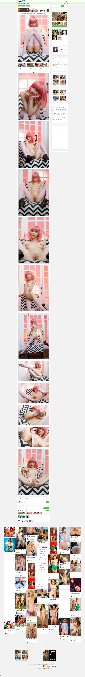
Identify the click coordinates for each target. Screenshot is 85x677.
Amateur (74, 596)
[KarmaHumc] (25, 521)
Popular (38, 1)
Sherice (24, 498)
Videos (35, 1)
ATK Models (29, 620)
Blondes (61, 107)
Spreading (62, 119)
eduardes (63, 638)
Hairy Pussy (52, 602)
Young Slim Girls (25, 510)
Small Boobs (59, 119)
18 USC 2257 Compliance (40, 664)
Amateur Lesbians (19, 575)
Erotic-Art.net (42, 668)
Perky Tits (32, 497)
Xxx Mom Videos (42, 583)
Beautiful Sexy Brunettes (20, 591)
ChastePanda (41, 544)
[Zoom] (27, 5)
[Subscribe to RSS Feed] (57, 1)
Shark (51, 601)
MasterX (62, 566)
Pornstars (61, 116)
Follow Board (47, 510)
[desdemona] (27, 521)
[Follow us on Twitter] (56, 1)
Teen (64, 120)
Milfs (60, 113)
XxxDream (18, 629)
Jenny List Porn (42, 567)
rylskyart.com (45, 497)
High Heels (57, 112)
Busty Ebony (52, 629)
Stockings (60, 120)
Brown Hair (53, 109)
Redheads (56, 117)
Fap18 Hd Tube (42, 585)
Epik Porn (42, 561)
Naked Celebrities (42, 579)
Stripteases (53, 664)
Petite (35, 497)
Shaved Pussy (21, 498)
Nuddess (42, 575)
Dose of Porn (42, 563)
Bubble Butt (62, 109)
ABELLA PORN (42, 565)
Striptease (63, 120)
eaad (29, 538)
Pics (31, 1)
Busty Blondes (41, 545)
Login (66, 1)
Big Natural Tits (56, 107)
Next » (42, 645)
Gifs (33, 1)
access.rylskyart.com (45, 5)
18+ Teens (20, 497)
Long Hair (54, 113)
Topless (54, 121)
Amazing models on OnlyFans (76, 558)
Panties (29, 497)
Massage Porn (30, 642)
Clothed (61, 110)
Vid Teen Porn (42, 581)
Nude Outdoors (62, 114)
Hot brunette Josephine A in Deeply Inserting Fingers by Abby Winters (59, 67)
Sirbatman (74, 595)
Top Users (41, 1)
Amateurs (54, 106)
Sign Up (66, 3)
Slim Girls (63, 567)
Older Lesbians (74, 615)
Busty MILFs (40, 602)
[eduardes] (22, 521)
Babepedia (42, 555)
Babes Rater (42, 553)
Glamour (63, 110)
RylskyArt (41, 497)
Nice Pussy (56, 114)
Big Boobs (62, 106)
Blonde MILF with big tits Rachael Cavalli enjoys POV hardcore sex (59, 62)
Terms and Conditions (33, 664)
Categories (27, 1)
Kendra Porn (42, 573)
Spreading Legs (55, 120)
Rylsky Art (37, 497)
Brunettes (58, 109)
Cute (23, 497)
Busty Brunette (56, 110)
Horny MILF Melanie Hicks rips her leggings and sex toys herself (59, 69)
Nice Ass (53, 114)
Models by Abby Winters (31, 539)
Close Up (59, 110)
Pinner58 (63, 552)
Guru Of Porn (42, 559)
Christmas (7, 633)
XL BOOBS (74, 539)
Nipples (59, 114)
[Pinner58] (30, 521)
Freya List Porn (42, 571)
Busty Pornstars (74, 540)
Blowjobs (64, 107)
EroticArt (18, 590)
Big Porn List (42, 551)
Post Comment (46, 508)
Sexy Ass (60, 117)
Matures (58, 113)
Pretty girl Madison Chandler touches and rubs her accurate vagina (59, 60)
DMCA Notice (46, 664)
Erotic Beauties (42, 549)
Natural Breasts (64, 113)
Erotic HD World (42, 557)
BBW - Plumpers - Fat (20, 613)
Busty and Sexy (52, 577)
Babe (58, 105)
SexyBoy (29, 559)
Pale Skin (25, 497)
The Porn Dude (42, 577)
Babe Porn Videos (42, 587)
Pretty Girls (18, 552)
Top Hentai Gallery (46, 1)
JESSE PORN (42, 569)
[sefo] (32, 521)
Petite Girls (74, 576)
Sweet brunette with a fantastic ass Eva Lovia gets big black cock (60, 65)
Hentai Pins (50, 664)
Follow (48, 502)
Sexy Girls (63, 588)
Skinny (27, 498)
